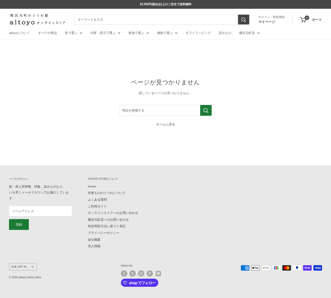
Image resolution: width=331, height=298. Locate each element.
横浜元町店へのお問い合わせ (108, 219)
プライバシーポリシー (103, 233)
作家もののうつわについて (107, 193)
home (92, 186)
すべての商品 (47, 33)
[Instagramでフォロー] (141, 273)
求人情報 (94, 246)
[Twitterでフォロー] (132, 273)
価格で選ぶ (165, 33)
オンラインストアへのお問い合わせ (113, 213)
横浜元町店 (247, 33)
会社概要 (94, 239)
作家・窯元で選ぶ (103, 33)
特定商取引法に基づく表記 (107, 226)
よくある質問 (97, 199)
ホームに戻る (165, 124)
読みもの (225, 33)
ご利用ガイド (97, 206)
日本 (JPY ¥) (19, 266)
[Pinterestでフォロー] (150, 273)
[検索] (243, 20)
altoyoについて (19, 33)
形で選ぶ (71, 33)
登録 (19, 224)
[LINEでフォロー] (158, 273)
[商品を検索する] (206, 110)
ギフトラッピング (198, 33)
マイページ (266, 22)
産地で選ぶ (136, 33)
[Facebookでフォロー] (124, 273)
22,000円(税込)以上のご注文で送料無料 (165, 4)
